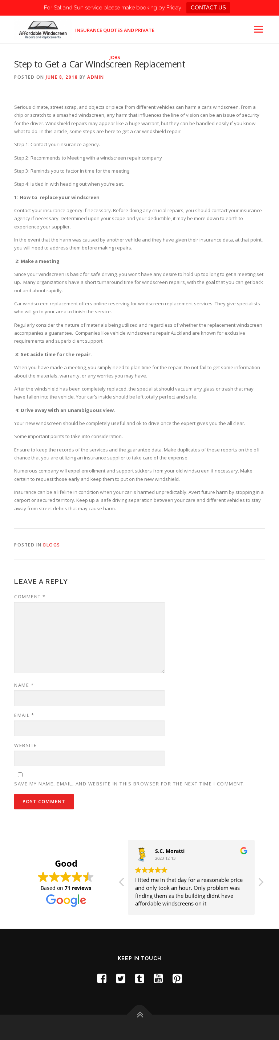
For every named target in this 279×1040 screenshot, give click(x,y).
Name (24, 685)
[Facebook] (101, 978)
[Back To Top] (140, 1014)
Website (25, 745)
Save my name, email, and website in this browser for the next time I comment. (129, 783)
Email (24, 715)
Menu (258, 29)
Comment (30, 596)
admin (95, 77)
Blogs (51, 545)
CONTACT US (208, 7)
